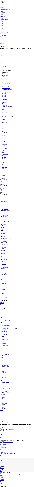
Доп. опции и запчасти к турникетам (6, 92)
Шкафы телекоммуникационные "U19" (6, 355)
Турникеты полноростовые (5, 216)
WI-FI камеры (3, 103)
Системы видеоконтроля (4, 167)
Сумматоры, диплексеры (4, 137)
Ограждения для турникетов (5, 215)
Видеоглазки (3, 230)
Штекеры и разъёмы (2, 27)
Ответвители (3, 135)
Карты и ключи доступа (4, 121)
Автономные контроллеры (5, 117)
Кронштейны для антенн (4, 144)
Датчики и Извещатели (4, 364)
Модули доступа (3, 134)
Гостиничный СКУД (4, 360)
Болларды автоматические (5, 209)
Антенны (3, 139)
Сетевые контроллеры (4, 123)
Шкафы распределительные (5, 149)
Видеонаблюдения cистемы (3, 13)
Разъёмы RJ (3, 160)
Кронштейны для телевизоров (5, 263)
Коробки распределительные (5, 267)
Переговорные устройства (5, 110)
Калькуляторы (3, 42)
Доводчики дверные (4, 119)
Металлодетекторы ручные (5, 99)
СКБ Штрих (3, 124)
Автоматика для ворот (4, 80)
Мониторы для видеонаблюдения (5, 105)
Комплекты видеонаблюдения (5, 104)
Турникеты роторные (4, 95)
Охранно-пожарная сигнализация (5, 32)
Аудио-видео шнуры (4, 152)
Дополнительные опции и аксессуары (6, 83)
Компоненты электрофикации (5, 147)
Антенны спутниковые (4, 141)
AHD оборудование (4, 102)
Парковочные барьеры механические (6, 329)
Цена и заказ (1, 427)
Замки (2, 120)
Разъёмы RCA (3, 159)
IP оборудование (4, 343)
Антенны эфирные (4, 378)
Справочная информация (4, 41)
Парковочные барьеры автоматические (6, 88)
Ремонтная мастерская (4, 284)
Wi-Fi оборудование (4, 235)
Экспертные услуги (4, 164)
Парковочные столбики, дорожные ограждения (7, 89)
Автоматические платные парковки (6, 86)
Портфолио (3, 166)
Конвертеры (3, 133)
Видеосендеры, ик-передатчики (5, 132)
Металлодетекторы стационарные (6, 221)
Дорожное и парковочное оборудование (5, 9)
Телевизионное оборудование (3, 20)
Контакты (1, 471)
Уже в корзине (4, 444)
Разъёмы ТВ (3, 161)
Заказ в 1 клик (1, 435)
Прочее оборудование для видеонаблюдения (7, 106)
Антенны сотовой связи (5, 377)
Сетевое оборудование (3, 16)
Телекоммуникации (4, 408)
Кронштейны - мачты (2, 23)
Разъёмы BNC (3, 158)
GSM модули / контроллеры (5, 358)
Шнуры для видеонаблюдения (5, 154)
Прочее (2, 129)
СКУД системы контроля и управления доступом (7, 116)
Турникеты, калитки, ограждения (5, 91)
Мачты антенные (3, 145)
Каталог (2, 68)
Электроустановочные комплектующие (6, 150)
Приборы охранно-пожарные (5, 366)
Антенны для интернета (4, 258)
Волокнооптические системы (5, 113)
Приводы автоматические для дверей (6, 205)
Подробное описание (2, 445)
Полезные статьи (4, 415)
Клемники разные (4, 156)
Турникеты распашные (4, 94)
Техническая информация (4, 174)
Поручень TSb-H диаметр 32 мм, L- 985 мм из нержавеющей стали (7, 453)
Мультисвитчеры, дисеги (5, 254)
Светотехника (3, 268)
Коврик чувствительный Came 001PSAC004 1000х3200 (6, 442)
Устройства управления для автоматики (6, 81)
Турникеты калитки (4, 93)
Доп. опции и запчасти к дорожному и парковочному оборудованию (9, 87)
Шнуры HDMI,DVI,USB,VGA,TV (5, 153)
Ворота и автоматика (4, 31)
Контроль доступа (4, 30)
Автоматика (2, 199)
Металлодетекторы (2, 12)
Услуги (1, 36)
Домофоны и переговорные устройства (6, 108)
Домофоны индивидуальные (5, 109)
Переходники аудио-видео (5, 397)
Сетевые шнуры (4, 273)
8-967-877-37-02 (2, 188)
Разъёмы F (3, 398)
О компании (1, 33)
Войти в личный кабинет (3, 476)
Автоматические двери (3, 203)
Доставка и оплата (2, 43)
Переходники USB (4, 157)
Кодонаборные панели (4, 122)
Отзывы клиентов (4, 35)
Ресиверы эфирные (4, 136)
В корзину (1, 444)
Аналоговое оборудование (5, 344)
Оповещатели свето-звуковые (5, 246)
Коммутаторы (3, 236)
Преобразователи (4, 128)
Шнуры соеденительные (3, 26)
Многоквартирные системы (5, 231)
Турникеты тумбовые (4, 96)
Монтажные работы (4, 37)
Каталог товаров (2, 468)
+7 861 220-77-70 (2, 45)
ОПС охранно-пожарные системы (4, 19)
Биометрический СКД (4, 118)
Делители (3, 371)
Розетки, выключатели (4, 148)
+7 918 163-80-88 (2, 44)
